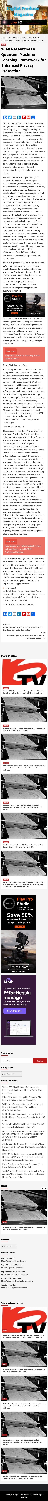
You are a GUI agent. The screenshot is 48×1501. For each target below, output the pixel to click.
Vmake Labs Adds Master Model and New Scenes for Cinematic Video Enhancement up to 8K (23, 846)
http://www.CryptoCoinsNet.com (14, 1287)
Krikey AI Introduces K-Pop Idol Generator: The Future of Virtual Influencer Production (24, 729)
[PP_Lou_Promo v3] (24, 305)
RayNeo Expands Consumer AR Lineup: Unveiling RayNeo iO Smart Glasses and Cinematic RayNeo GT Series (22, 807)
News (3, 44)
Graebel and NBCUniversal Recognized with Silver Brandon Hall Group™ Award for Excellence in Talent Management (24, 1147)
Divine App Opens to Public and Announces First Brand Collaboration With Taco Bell (22, 1165)
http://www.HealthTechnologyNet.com (17, 1281)
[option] (24, 1213)
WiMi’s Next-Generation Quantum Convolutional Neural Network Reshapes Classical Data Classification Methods (24, 768)
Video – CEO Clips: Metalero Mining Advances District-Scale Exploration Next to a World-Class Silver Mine (23, 692)
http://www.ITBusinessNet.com (13, 1261)
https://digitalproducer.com (12, 1267)
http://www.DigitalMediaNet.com (14, 1274)
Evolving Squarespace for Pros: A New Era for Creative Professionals (26, 635)
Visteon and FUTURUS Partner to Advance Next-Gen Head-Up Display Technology (23, 627)
